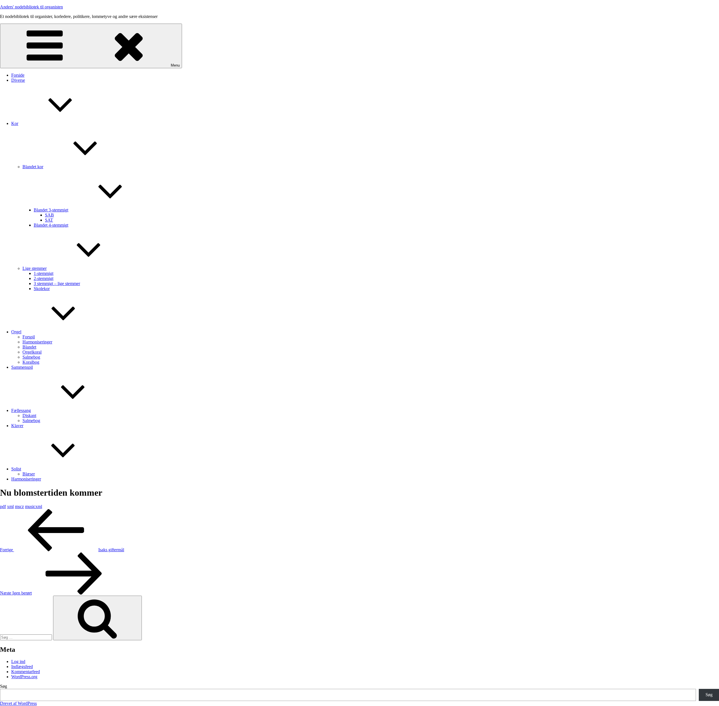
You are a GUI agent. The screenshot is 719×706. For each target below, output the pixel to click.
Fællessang (21, 410)
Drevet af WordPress (18, 703)
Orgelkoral (32, 352)
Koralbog (30, 362)
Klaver (17, 425)
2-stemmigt (43, 278)
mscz (19, 506)
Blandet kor (32, 166)
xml (10, 506)
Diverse (18, 80)
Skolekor (42, 288)
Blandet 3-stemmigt (51, 210)
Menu (175, 65)
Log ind (18, 661)
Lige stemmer (34, 268)
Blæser (28, 474)
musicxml (33, 506)
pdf (3, 506)
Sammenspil (22, 367)
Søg (3, 686)
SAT (49, 220)
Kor (14, 123)
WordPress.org (24, 676)
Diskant (29, 415)
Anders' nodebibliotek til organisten (31, 6)
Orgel (16, 331)
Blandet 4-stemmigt (51, 225)
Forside (17, 75)
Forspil (28, 336)
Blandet (29, 347)
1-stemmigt (43, 273)
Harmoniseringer (37, 342)
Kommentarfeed (25, 671)
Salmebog (31, 357)
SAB (49, 215)
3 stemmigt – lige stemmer (57, 283)
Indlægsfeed (22, 666)
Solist (16, 468)
